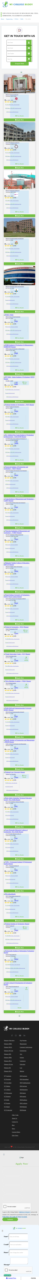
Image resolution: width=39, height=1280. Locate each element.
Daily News (15, 1135)
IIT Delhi (6, 1100)
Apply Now (20, 120)
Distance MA (7, 1054)
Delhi (21, 19)
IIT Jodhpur (7, 1089)
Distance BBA (8, 1057)
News (13, 1128)
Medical (22, 1071)
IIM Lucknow (23, 1103)
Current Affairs (16, 1132)
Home (2, 19)
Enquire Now (19, 63)
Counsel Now (11, 1278)
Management (23, 1044)
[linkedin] (24, 1036)
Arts (21, 1054)
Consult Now (7, 1275)
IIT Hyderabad (8, 1110)
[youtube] (20, 1036)
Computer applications (26, 1047)
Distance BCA (8, 1061)
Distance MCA (8, 1047)
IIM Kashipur (23, 1100)
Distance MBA (8, 1044)
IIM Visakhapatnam (25, 1083)
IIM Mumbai (23, 1107)
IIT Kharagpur (8, 1093)
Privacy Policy (24, 1212)
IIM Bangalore (24, 1089)
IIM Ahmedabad (24, 1079)
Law (21, 1068)
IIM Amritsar (23, 1086)
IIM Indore (23, 1093)
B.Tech (16, 19)
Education (22, 1064)
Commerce (23, 1061)
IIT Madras (7, 1086)
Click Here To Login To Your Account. (14, 1217)
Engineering (9, 19)
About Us (14, 1118)
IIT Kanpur (7, 1103)
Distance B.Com (8, 1064)
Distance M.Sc (8, 1071)
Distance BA (7, 1068)
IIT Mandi (7, 1107)
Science (22, 1057)
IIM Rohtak (23, 1110)
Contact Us (15, 1122)
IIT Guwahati (7, 1083)
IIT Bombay (7, 1096)
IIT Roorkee (7, 1079)
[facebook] (12, 1036)
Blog (13, 1125)
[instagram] (16, 1036)
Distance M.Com (8, 1050)
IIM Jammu (23, 1096)
